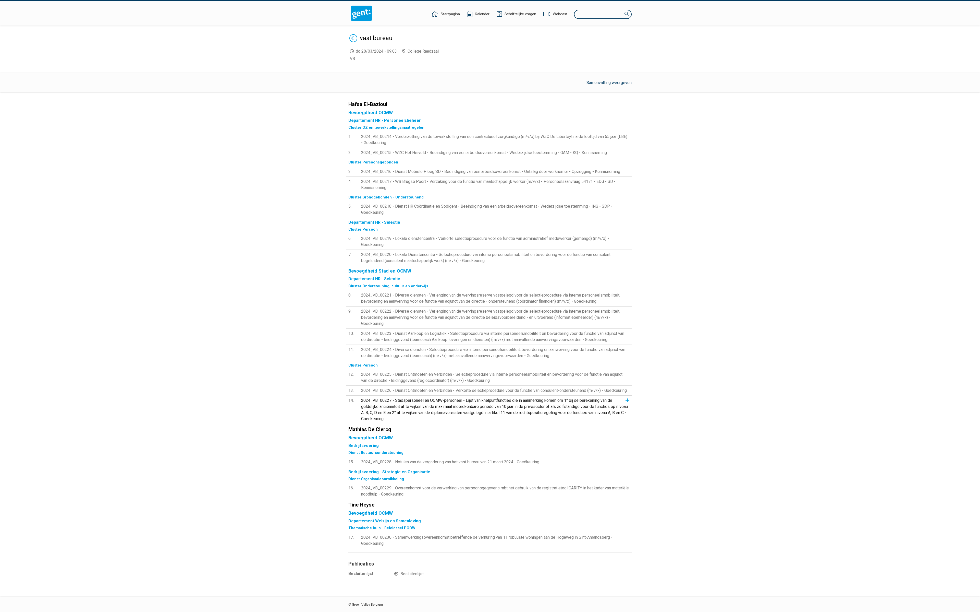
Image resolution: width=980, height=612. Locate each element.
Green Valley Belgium (367, 604)
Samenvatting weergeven (609, 82)
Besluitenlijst (412, 573)
